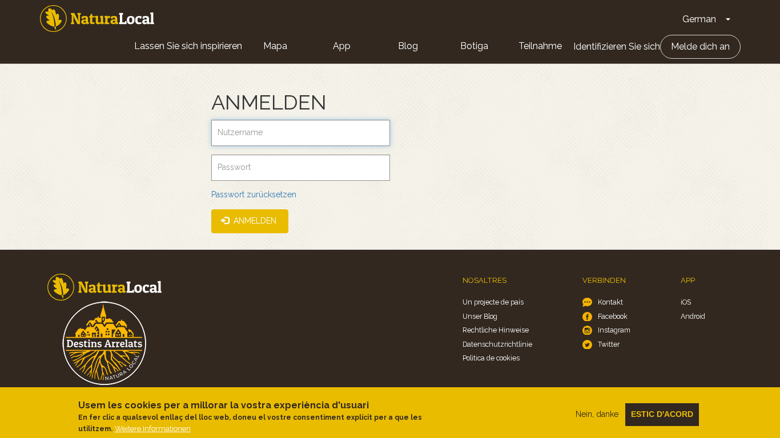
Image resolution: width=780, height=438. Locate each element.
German (699, 19)
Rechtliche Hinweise (496, 330)
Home (97, 18)
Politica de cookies (491, 358)
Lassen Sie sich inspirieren (188, 45)
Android (693, 316)
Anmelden (253, 220)
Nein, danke (597, 414)
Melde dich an (700, 46)
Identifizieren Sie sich (616, 46)
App (342, 45)
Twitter (609, 344)
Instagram (614, 330)
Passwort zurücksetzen (253, 194)
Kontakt (610, 302)
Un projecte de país (493, 302)
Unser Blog (480, 316)
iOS (686, 302)
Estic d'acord (662, 414)
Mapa (275, 45)
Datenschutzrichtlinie (497, 344)
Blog (408, 45)
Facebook (613, 316)
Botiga (474, 45)
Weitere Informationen (153, 428)
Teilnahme (540, 45)
